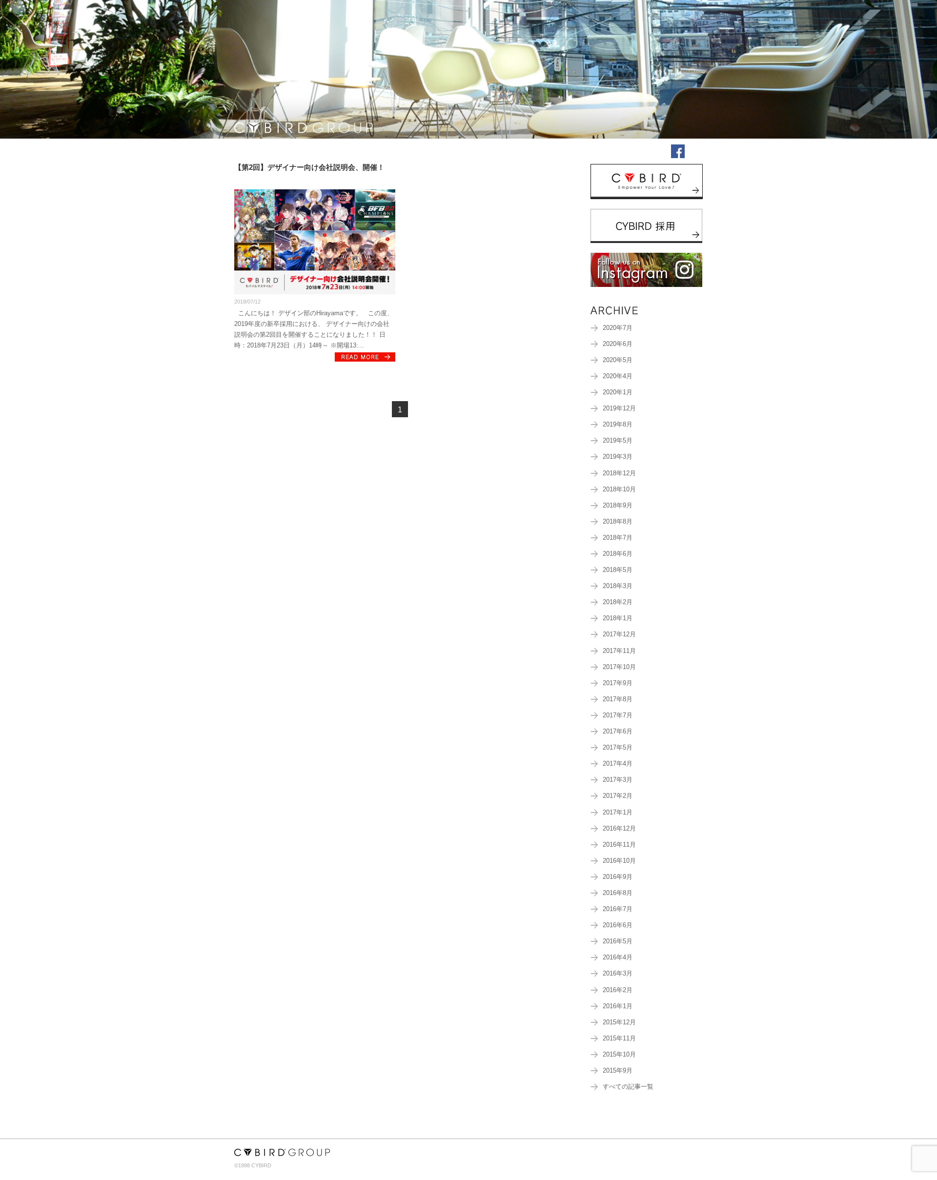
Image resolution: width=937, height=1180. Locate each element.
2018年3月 (617, 586)
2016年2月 (617, 990)
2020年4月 (617, 376)
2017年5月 (617, 747)
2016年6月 (617, 925)
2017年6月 (617, 731)
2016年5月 (617, 941)
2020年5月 (617, 360)
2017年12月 (619, 634)
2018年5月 (617, 570)
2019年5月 (617, 440)
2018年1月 (617, 618)
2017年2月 (617, 796)
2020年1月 (617, 392)
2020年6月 (617, 344)
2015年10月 (619, 1054)
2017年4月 (617, 763)
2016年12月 (619, 828)
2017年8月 (617, 699)
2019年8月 (617, 424)
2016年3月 (617, 973)
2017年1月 (617, 812)
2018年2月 (617, 602)
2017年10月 (619, 667)
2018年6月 (617, 553)
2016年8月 (617, 893)
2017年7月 (617, 715)
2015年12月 (619, 1022)
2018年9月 (617, 505)
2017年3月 (617, 779)
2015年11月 (619, 1038)
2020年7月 (617, 328)
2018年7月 (617, 537)
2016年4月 (617, 957)
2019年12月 (619, 408)
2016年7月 (617, 909)
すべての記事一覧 (628, 1086)
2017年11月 (619, 651)
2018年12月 (619, 473)
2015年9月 (617, 1070)
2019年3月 (617, 456)
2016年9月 (617, 877)
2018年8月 (617, 521)
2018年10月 (619, 489)
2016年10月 (619, 860)
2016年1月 (617, 1006)
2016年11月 (619, 844)
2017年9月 (617, 683)
